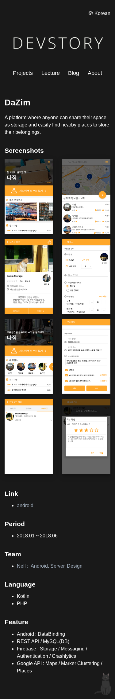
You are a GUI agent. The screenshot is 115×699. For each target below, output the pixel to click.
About (95, 73)
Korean (102, 13)
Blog (73, 73)
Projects (23, 73)
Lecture (50, 73)
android (25, 505)
